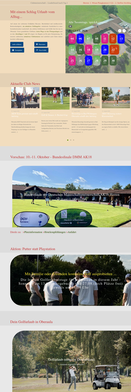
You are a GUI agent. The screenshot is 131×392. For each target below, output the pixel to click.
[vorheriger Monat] (120, 31)
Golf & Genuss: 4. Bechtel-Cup (54, 115)
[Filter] (70, 26)
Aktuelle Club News (25, 83)
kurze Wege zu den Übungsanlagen (48, 31)
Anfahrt (72, 232)
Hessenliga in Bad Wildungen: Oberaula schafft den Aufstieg (84, 114)
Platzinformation (33, 232)
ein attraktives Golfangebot (31, 26)
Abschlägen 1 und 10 (22, 34)
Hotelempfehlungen (55, 232)
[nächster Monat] (124, 31)
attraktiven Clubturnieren (32, 36)
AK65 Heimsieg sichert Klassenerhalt (111, 114)
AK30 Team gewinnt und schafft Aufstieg (24, 114)
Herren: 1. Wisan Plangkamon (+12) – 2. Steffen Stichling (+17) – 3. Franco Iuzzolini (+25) (80, 3)
